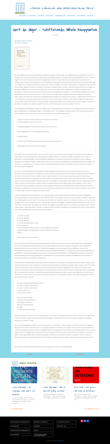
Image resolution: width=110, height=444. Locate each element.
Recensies (49, 15)
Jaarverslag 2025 (15, 426)
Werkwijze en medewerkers (41, 422)
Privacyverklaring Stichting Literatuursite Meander (40, 435)
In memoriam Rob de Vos (63, 422)
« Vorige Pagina (17, 408)
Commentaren (60, 15)
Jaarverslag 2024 (15, 434)
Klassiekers (81, 15)
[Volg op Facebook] (88, 421)
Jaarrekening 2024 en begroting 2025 (20, 430)
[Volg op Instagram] (82, 421)
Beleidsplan (37, 426)
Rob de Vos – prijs (61, 426)
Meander (22, 15)
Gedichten (71, 15)
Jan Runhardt (60, 440)
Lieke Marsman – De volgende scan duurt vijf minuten (23, 391)
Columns (41, 15)
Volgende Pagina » (92, 408)
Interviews (32, 15)
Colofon (36, 430)
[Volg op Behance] (85, 421)
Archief (90, 15)
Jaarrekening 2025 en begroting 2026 (20, 422)
